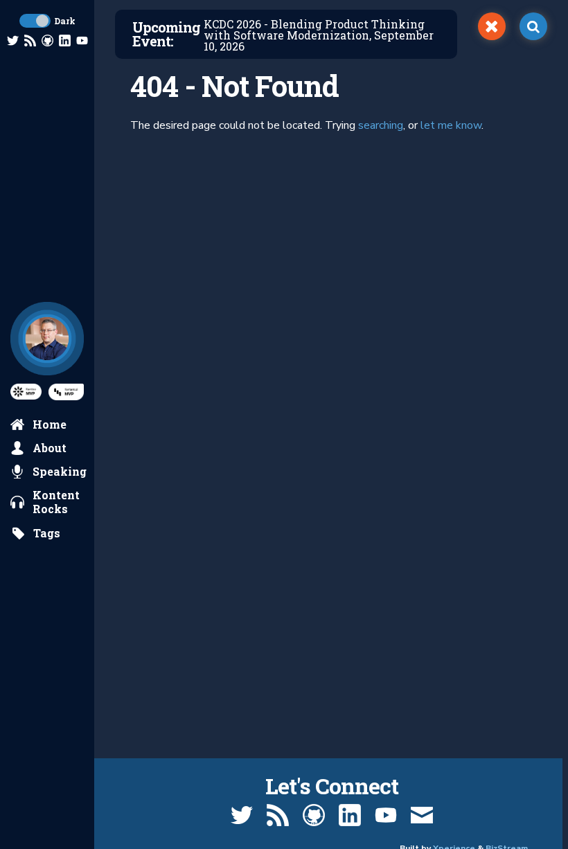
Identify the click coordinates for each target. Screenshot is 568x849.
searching (380, 125)
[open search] (533, 26)
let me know (450, 125)
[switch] (492, 26)
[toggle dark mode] (35, 21)
